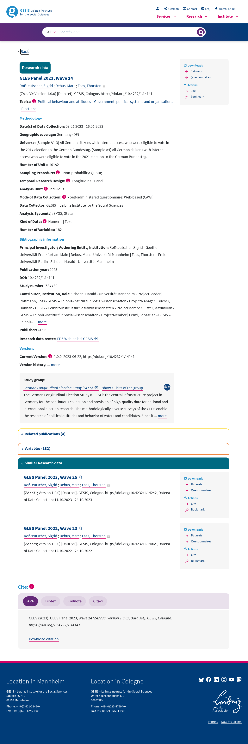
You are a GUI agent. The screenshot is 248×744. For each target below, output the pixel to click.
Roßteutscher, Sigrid (36, 85)
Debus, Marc (65, 85)
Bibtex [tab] (50, 601)
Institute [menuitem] (225, 16)
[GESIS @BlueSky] (202, 679)
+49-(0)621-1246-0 (28, 706)
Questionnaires (201, 77)
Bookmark (197, 97)
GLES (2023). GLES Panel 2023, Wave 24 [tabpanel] (100, 629)
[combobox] (124, 32)
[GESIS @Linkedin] (216, 679)
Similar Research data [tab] (43, 463)
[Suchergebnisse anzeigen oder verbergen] (201, 32)
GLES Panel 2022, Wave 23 (50, 528)
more (42, 322)
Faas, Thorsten (89, 85)
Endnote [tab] (75, 601)
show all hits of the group (122, 388)
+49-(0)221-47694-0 (113, 706)
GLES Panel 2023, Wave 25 (50, 477)
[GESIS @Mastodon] (239, 679)
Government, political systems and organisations (133, 101)
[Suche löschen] (193, 31)
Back (25, 51)
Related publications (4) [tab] (45, 434)
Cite (193, 91)
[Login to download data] (158, 9)
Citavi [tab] (98, 601)
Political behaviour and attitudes (64, 101)
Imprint (213, 722)
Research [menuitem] (194, 16)
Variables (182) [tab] (37, 448)
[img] (34, 101)
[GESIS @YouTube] (232, 679)
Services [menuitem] (163, 16)
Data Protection (231, 722)
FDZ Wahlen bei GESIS (75, 338)
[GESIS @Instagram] (224, 679)
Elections (28, 108)
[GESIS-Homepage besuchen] (29, 11)
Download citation (44, 639)
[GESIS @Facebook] (209, 679)
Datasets (196, 71)
